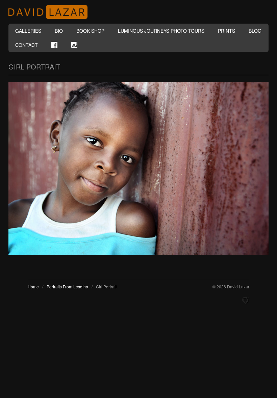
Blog (255, 30)
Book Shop (90, 30)
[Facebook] (54, 45)
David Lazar (50, 12)
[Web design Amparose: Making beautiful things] (245, 300)
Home (33, 286)
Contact (26, 44)
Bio (59, 30)
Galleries (28, 30)
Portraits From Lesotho (67, 286)
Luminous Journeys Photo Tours (161, 30)
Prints (226, 30)
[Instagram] (74, 45)
